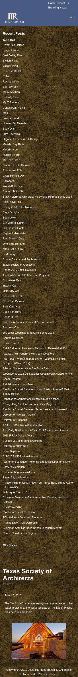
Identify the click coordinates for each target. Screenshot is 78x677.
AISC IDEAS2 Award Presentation (23, 425)
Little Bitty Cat (11, 290)
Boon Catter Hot (12, 296)
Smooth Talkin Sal (13, 191)
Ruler (6, 76)
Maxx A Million (11, 91)
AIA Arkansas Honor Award (19, 384)
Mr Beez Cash (11, 159)
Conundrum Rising (14, 107)
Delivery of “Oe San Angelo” (19, 414)
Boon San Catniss (13, 301)
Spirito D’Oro (10, 316)
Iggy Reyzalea (11, 133)
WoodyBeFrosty (12, 186)
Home (52, 3)
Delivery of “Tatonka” (15, 492)
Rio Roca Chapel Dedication (19, 512)
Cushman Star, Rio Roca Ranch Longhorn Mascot (32, 527)
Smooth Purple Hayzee (16, 165)
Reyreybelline (11, 81)
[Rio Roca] (13, 18)
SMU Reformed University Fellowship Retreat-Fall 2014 (35, 348)
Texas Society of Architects (19, 264)
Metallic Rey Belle (13, 144)
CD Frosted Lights (13, 228)
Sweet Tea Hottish (13, 44)
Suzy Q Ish (9, 128)
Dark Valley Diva (12, 55)
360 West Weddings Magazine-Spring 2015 (28, 332)
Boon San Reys (12, 311)
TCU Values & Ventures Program (22, 517)
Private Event (11, 343)
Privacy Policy (46, 674)
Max (5, 112)
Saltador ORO (11, 180)
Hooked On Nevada (14, 123)
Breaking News (57, 7)
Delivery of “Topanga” (15, 419)
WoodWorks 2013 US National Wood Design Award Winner (38, 373)
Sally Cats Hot (11, 306)
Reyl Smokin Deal (13, 238)
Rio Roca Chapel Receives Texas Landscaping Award (35, 409)
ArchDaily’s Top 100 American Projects (26, 275)
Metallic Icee (10, 149)
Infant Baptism (11, 451)
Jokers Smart (11, 118)
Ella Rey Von (10, 86)
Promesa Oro (11, 327)
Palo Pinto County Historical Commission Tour (30, 322)
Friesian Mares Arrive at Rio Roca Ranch (27, 368)
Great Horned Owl (13, 175)
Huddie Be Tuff (11, 154)
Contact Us (62, 3)
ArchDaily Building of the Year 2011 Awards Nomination (35, 430)
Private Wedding (12, 506)
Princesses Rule (12, 170)
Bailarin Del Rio (12, 201)
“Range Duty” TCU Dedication (20, 522)
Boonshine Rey (12, 280)
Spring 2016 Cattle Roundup (19, 269)
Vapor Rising (10, 65)
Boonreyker (10, 217)
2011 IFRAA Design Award (18, 435)
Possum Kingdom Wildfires (19, 472)
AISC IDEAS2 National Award (20, 456)
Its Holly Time (11, 97)
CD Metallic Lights (13, 222)
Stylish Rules (10, 60)
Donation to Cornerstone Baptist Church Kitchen (31, 398)
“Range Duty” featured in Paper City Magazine (30, 404)
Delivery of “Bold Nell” (15, 445)
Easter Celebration (14, 466)
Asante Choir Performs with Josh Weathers (28, 353)
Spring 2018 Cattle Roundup (19, 207)
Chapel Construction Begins (19, 533)
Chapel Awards (12, 378)
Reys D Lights (11, 212)
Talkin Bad (9, 39)
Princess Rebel (12, 71)
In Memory (9, 254)
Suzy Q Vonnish (12, 50)
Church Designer (13, 337)
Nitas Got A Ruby (13, 248)
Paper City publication (15, 477)
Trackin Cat (9, 285)
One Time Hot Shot (14, 243)
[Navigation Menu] (71, 18)
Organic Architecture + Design (20, 139)
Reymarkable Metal (14, 233)
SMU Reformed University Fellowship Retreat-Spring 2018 (37, 196)
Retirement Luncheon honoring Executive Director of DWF (37, 461)
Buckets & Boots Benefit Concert (22, 440)
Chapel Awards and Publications (22, 259)
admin (10, 583)
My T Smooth (11, 102)
